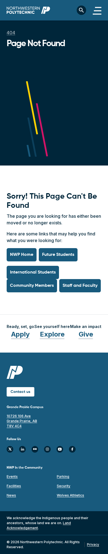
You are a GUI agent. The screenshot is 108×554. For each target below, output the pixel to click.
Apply (20, 334)
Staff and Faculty (80, 285)
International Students (33, 272)
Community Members (32, 285)
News (11, 495)
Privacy (93, 544)
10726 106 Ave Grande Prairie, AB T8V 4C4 (22, 421)
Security (63, 486)
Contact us (20, 392)
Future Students (58, 255)
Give (86, 334)
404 (11, 32)
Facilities (14, 486)
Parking (63, 476)
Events (12, 476)
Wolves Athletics (70, 495)
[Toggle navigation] (97, 10)
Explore (52, 334)
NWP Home (21, 255)
